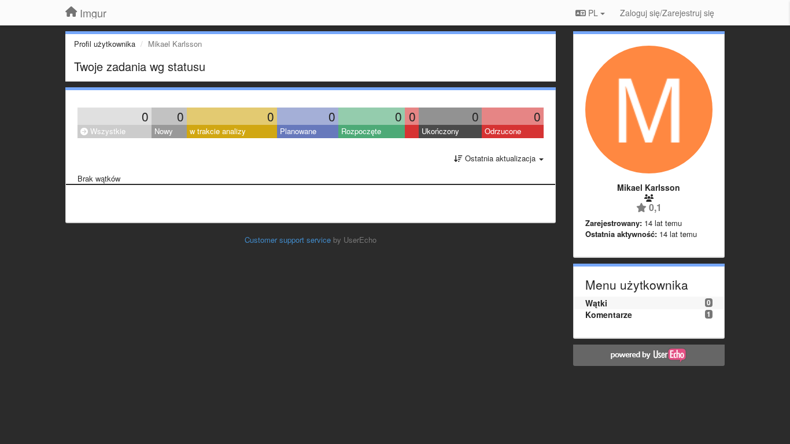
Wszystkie (106, 130)
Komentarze (608, 314)
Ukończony (440, 130)
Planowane (298, 130)
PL (593, 12)
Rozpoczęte (361, 130)
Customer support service (288, 239)
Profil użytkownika (104, 43)
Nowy (163, 130)
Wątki (596, 303)
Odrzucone (503, 130)
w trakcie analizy (218, 130)
